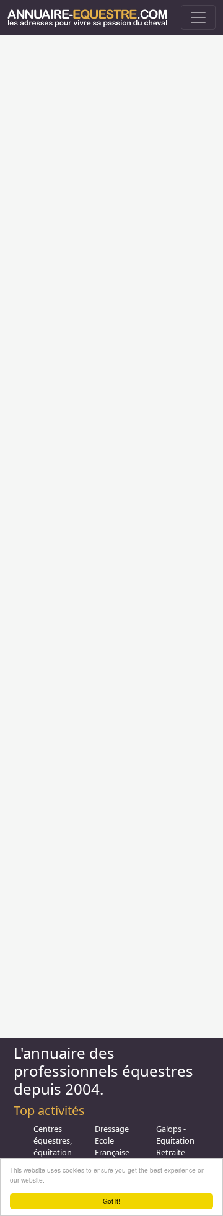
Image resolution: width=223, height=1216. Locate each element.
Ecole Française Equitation (114, 1152)
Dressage (112, 1128)
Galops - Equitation (175, 1134)
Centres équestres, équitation (52, 1140)
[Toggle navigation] (198, 17)
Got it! (111, 1200)
